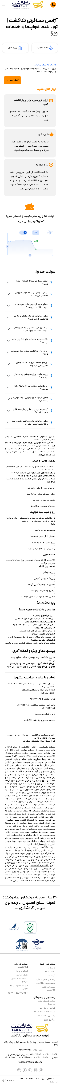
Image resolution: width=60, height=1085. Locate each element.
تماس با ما (50, 971)
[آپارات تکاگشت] (19, 1070)
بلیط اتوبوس (11, 759)
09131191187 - (9, 1057)
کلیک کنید (14, 80)
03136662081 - (50, 1054)
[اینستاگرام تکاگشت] (35, 1070)
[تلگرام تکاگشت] (41, 1070)
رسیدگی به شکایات (46, 1015)
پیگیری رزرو (49, 1019)
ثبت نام (51, 975)
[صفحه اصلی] (28, 5)
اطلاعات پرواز (22, 971)
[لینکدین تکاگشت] (30, 1070)
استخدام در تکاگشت (45, 983)
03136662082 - (41, 1057)
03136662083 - (24, 1057)
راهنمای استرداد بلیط (45, 979)
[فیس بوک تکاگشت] (25, 1070)
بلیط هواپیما (42, 47)
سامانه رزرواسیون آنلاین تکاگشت (38, 747)
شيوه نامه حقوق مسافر (44, 1011)
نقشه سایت (22, 974)
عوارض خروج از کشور (18, 992)
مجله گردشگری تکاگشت (48, 989)
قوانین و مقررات (47, 1008)
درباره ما (51, 967)
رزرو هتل (12, 47)
